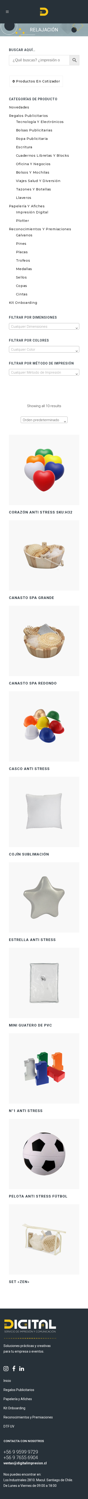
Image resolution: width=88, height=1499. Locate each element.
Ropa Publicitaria (32, 139)
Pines (21, 244)
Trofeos (23, 260)
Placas (22, 252)
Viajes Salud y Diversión (38, 181)
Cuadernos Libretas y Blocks (42, 155)
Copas (21, 286)
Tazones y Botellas (33, 189)
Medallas (24, 269)
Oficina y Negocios (33, 164)
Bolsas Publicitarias (34, 130)
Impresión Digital (32, 212)
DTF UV (9, 1426)
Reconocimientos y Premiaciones (40, 229)
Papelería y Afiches (27, 206)
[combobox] (44, 326)
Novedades (19, 107)
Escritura (24, 147)
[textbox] (44, 326)
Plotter (22, 221)
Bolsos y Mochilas (33, 172)
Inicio (7, 1381)
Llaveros (24, 198)
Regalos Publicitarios (28, 116)
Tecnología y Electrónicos (40, 122)
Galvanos (24, 235)
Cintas (22, 294)
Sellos (21, 277)
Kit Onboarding (23, 303)
